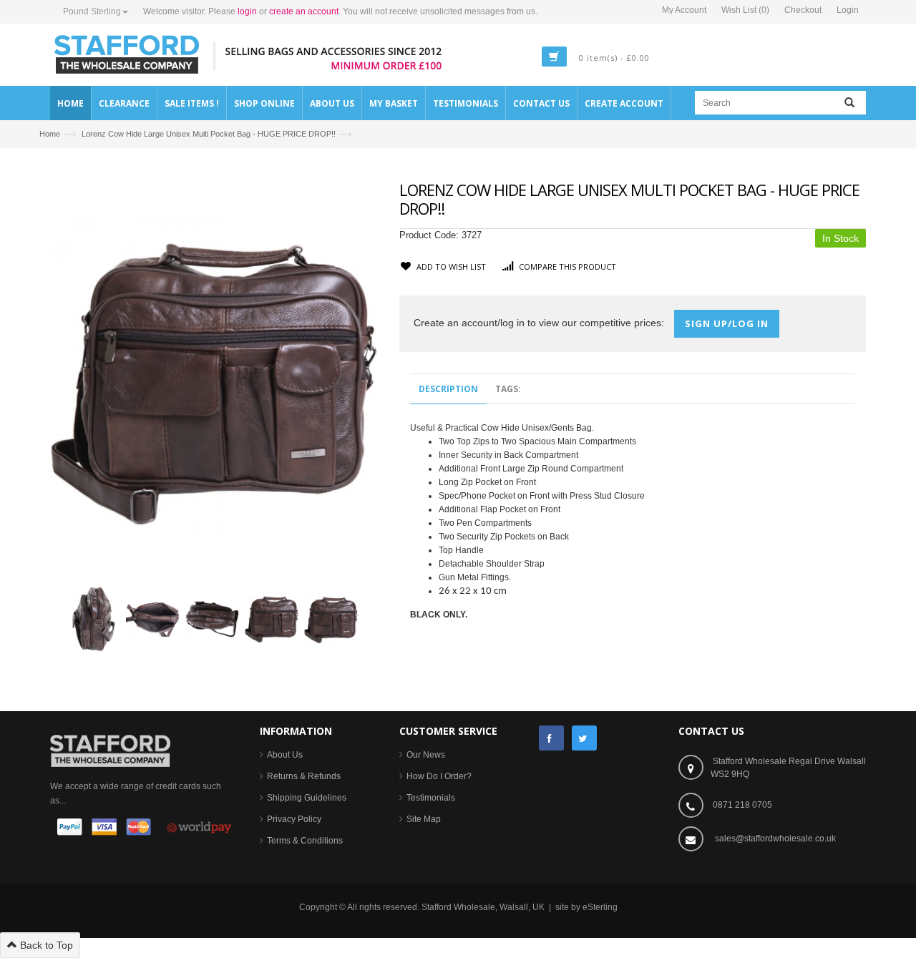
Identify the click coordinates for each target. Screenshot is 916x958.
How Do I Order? (439, 776)
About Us (285, 755)
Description (448, 389)
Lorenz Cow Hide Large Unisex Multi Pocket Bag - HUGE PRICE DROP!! (209, 133)
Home (49, 133)
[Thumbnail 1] (93, 618)
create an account (303, 11)
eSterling (600, 907)
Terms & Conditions (305, 841)
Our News (425, 755)
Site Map (423, 819)
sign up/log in (727, 323)
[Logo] (110, 749)
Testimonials (430, 798)
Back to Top (45, 945)
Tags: (508, 389)
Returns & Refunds (304, 776)
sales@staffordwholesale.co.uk (775, 839)
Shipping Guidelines (306, 798)
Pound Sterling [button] (92, 11)
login (247, 11)
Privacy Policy (294, 819)
